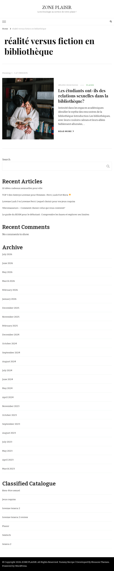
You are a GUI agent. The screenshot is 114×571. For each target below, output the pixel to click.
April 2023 (8, 459)
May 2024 (7, 388)
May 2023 (7, 451)
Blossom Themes (100, 562)
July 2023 (7, 441)
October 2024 (9, 343)
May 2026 (7, 272)
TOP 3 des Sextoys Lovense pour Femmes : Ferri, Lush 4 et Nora (35, 195)
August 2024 (9, 361)
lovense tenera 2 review (15, 517)
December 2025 (10, 308)
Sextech (6, 535)
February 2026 (10, 290)
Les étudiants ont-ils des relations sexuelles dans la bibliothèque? (83, 96)
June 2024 (7, 379)
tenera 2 (6, 544)
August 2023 (9, 433)
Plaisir (90, 85)
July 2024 (7, 370)
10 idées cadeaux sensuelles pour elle (22, 188)
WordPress (21, 566)
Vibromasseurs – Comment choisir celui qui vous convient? (33, 208)
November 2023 (10, 406)
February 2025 (10, 325)
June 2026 (7, 263)
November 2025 (10, 316)
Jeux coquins (9, 499)
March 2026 (8, 281)
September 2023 (11, 424)
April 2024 (8, 397)
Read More (65, 131)
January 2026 (9, 299)
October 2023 (9, 415)
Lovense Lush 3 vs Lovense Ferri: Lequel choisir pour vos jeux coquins (38, 201)
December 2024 (10, 334)
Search (6, 159)
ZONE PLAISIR (57, 7)
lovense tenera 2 (11, 508)
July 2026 (7, 254)
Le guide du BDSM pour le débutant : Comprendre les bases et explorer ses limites (45, 214)
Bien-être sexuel (11, 490)
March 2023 (8, 468)
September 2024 (11, 352)
